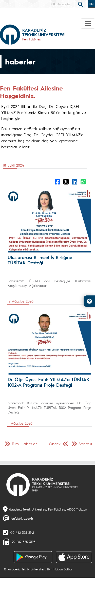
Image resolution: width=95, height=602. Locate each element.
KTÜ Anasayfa (60, 4)
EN (91, 4)
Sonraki (85, 443)
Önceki (55, 443)
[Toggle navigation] (88, 23)
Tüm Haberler (24, 443)
